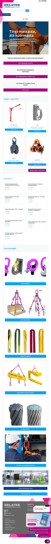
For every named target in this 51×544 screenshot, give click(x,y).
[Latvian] (44, 1)
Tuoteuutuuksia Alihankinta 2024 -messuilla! (13, 221)
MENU (26, 19)
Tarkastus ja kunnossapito (25, 465)
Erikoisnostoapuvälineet (25, 393)
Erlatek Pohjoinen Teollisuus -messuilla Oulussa (35, 184)
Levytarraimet (11, 160)
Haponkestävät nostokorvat (36, 127)
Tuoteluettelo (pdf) (8, 529)
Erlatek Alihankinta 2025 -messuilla (14, 209)
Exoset (14, 158)
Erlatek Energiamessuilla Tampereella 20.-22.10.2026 (12, 184)
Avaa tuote (14, 129)
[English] (39, 1)
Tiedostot (25, 90)
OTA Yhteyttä (25, 494)
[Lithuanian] (45, 1)
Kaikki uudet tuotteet (37, 170)
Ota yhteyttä (7, 14)
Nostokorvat (25, 284)
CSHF (37, 125)
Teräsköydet (25, 429)
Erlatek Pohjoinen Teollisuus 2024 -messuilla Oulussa (14, 233)
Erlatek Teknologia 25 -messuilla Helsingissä (36, 197)
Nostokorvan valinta (25, 63)
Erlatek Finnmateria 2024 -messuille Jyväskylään (35, 209)
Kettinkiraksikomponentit (10, 522)
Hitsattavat (34, 128)
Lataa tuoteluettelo (25, 488)
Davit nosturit (11, 127)
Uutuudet (17, 127)
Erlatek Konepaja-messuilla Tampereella (12, 197)
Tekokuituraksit (25, 356)
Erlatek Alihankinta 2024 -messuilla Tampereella (37, 222)
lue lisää (7, 189)
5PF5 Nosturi (14, 125)
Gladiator (37, 160)
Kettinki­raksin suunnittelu (25, 76)
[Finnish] (41, 1)
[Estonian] (42, 1)
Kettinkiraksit (25, 320)
